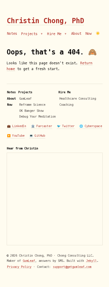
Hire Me (55, 34)
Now (88, 34)
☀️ (98, 33)
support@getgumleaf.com (72, 266)
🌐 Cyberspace (90, 126)
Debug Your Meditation (37, 116)
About (76, 34)
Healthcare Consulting (77, 98)
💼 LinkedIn (16, 126)
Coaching (66, 104)
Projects (30, 34)
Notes (12, 34)
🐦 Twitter (65, 126)
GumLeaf (25, 98)
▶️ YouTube (15, 135)
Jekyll (91, 260)
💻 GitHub (37, 135)
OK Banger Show (31, 110)
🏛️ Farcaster (41, 126)
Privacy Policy (19, 266)
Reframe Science (32, 104)
